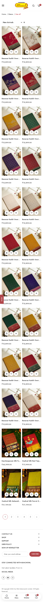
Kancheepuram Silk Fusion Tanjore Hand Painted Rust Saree (11, 461)
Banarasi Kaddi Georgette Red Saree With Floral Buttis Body (31, 380)
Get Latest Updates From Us (12, 568)
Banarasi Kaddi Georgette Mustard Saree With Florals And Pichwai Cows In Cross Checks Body (11, 380)
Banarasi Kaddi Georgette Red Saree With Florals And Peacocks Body (31, 98)
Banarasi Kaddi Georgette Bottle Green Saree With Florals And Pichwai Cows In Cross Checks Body (31, 139)
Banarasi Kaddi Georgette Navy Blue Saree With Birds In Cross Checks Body (31, 300)
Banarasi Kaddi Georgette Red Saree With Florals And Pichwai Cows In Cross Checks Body (31, 179)
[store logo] (21, 5)
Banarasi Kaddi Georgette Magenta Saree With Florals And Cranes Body (11, 58)
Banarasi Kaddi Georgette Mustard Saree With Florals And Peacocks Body (11, 139)
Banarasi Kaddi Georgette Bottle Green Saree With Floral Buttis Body (11, 340)
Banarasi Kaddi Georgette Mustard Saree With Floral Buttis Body (31, 340)
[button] (11, 52)
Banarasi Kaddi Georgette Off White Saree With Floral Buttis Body (31, 420)
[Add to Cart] (7, 52)
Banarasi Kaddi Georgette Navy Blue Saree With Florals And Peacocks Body (11, 98)
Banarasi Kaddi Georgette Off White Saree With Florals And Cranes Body (31, 58)
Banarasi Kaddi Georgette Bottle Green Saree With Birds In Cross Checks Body (11, 300)
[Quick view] (16, 52)
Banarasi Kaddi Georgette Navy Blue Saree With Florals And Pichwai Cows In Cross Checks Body (11, 179)
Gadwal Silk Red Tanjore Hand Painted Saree (31, 461)
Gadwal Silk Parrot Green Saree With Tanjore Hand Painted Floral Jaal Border (31, 501)
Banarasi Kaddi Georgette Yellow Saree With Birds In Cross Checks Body (31, 259)
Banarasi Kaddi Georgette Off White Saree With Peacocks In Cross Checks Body (11, 219)
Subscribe (35, 554)
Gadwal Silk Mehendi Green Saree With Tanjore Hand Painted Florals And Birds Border (11, 501)
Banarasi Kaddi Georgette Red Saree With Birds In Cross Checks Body (11, 259)
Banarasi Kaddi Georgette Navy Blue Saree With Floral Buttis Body (11, 420)
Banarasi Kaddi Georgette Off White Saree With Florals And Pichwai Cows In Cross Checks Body (31, 219)
